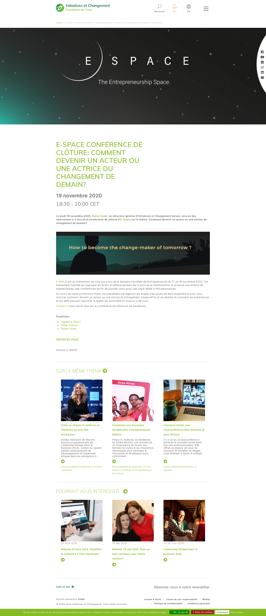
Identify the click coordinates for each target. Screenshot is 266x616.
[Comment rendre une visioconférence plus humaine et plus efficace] (184, 400)
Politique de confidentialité (168, 603)
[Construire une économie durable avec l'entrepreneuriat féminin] (133, 400)
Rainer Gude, (100, 216)
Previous (55, 419)
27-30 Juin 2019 (180, 548)
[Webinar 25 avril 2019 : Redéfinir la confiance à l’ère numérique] (82, 520)
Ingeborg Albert (71, 321)
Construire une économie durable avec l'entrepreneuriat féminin (131, 430)
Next (210, 419)
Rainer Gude (68, 328)
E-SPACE (61, 281)
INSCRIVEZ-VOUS (67, 339)
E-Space (125, 219)
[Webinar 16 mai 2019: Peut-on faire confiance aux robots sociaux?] (133, 520)
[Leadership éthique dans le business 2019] (184, 520)
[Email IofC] (262, 77)
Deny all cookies (203, 612)
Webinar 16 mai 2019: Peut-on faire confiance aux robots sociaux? (131, 554)
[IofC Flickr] (262, 62)
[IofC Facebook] (262, 52)
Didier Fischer (69, 325)
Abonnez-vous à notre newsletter (182, 587)
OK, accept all (180, 612)
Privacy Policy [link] (237, 612)
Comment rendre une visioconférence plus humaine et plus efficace (183, 430)
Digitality (167, 470)
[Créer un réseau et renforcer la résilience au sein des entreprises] (82, 400)
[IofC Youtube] (262, 57)
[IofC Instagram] (262, 67)
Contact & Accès (152, 599)
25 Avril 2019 (81, 548)
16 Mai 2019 (131, 551)
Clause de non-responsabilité (181, 599)
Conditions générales (198, 603)
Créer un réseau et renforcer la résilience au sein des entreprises (80, 430)
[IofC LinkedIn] (262, 72)
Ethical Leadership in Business (76, 467)
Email (81, 599)
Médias (206, 599)
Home (59, 22)
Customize (222, 612)
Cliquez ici (62, 306)
